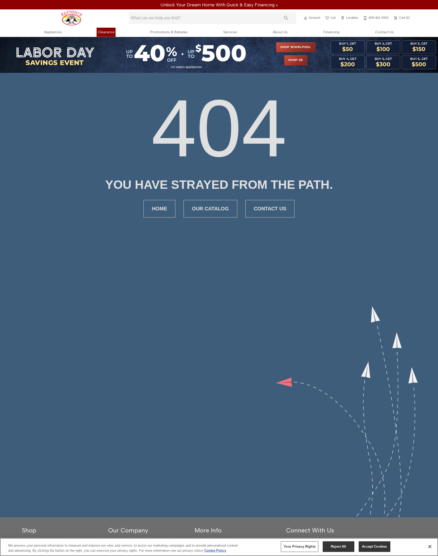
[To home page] (71, 18)
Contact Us (384, 32)
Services (230, 32)
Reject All (338, 546)
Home (159, 208)
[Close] (429, 546)
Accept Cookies (374, 546)
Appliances (53, 32)
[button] (305, 18)
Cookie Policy (215, 550)
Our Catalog (210, 208)
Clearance (106, 32)
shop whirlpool (295, 47)
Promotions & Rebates (169, 32)
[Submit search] (286, 18)
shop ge (295, 60)
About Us (280, 32)
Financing (331, 32)
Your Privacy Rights (299, 546)
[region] (219, 547)
